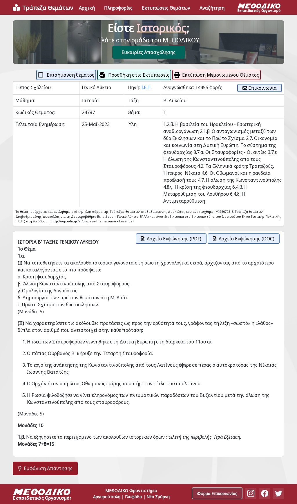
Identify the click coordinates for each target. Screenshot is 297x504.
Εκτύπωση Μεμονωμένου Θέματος (220, 75)
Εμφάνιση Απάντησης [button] (48, 468)
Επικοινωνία (262, 88)
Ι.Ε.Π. (146, 87)
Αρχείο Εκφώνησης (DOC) (246, 238)
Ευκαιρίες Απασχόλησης (148, 52)
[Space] (42, 495)
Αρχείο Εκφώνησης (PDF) (174, 238)
